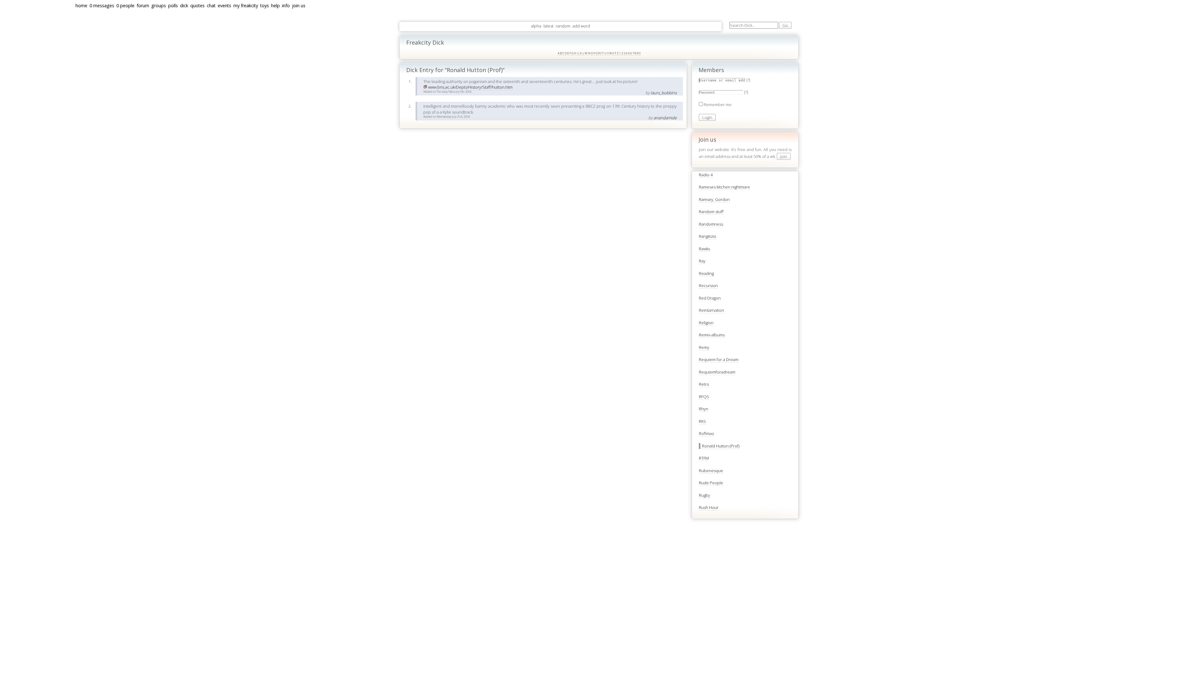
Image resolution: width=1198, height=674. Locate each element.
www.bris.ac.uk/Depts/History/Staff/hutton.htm (470, 87)
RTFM (704, 458)
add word (581, 26)
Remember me (718, 104)
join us (298, 5)
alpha (536, 26)
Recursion (708, 285)
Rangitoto (707, 236)
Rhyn (703, 409)
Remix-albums (712, 335)
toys (264, 5)
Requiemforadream (717, 372)
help (275, 5)
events (224, 5)
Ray (702, 261)
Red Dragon (710, 298)
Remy (704, 347)
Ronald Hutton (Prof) (720, 446)
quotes (197, 5)
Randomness (711, 224)
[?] (748, 80)
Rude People (711, 483)
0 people (125, 5)
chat (211, 5)
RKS (702, 421)
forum (143, 5)
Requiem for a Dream (718, 359)
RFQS (704, 396)
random (563, 26)
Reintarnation (711, 310)
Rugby (704, 495)
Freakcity (6, 101)
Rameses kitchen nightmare (724, 187)
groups (158, 5)
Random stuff (711, 211)
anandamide (665, 117)
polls (173, 5)
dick (184, 5)
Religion (706, 322)
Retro (704, 384)
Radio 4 (706, 175)
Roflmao (706, 433)
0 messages (102, 5)
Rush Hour (708, 507)
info (286, 5)
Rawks (704, 249)
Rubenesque (711, 470)
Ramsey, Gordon (714, 199)
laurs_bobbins (664, 92)
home (81, 5)
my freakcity (245, 5)
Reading (706, 273)
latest (548, 26)
